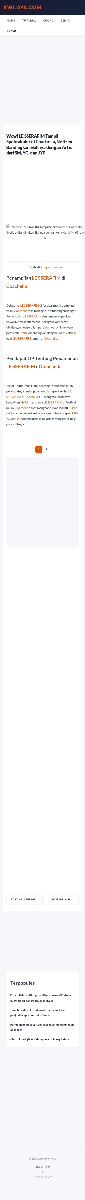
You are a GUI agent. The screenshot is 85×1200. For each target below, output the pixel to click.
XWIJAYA (22, 7)
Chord (48, 20)
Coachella (16, 286)
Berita (65, 20)
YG (65, 333)
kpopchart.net (54, 267)
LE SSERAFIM (46, 278)
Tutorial (29, 20)
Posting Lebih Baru (24, 899)
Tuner (11, 30)
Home (11, 20)
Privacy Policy (43, 1166)
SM (60, 333)
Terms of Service (42, 1176)
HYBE (24, 333)
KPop (73, 408)
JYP (76, 333)
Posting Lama (61, 899)
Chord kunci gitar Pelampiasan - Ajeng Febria (39, 1039)
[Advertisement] (42, 80)
